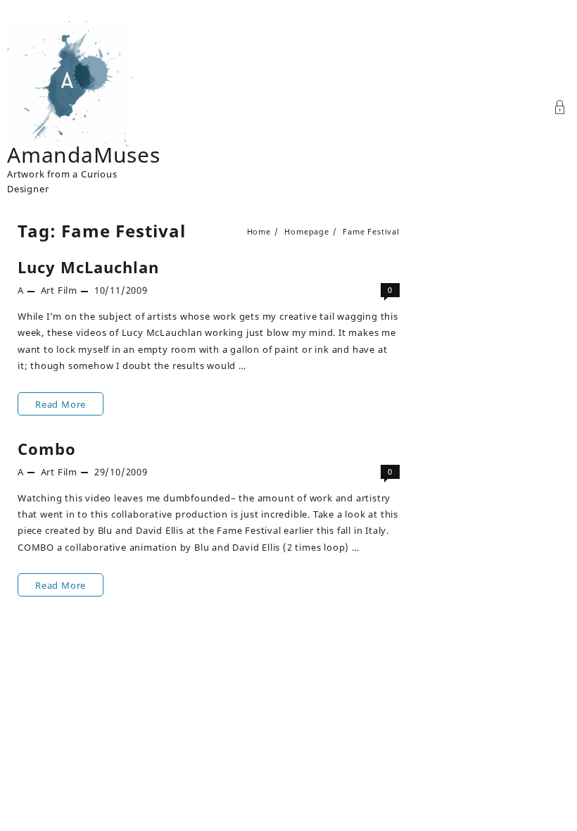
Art (48, 290)
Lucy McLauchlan (88, 266)
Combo (47, 448)
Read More (62, 406)
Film (67, 290)
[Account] (560, 109)
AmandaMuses (83, 154)
